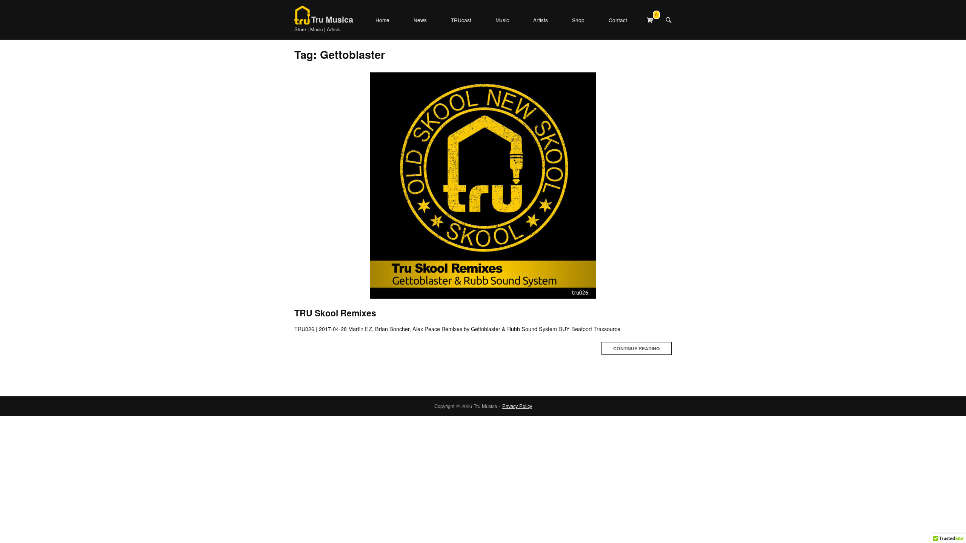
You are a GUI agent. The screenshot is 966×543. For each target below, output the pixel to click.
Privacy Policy (517, 406)
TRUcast (461, 20)
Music (502, 20)
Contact (618, 20)
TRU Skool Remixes (335, 313)
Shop (578, 20)
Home (382, 20)
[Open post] (483, 185)
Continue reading (636, 348)
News (420, 20)
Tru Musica (332, 19)
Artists (540, 20)
